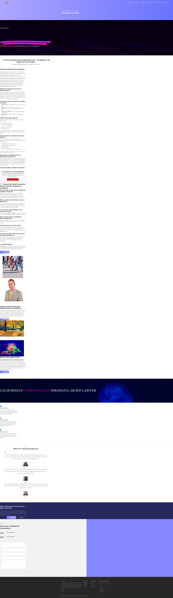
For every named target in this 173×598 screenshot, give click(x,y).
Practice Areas (142, 2)
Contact (167, 2)
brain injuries (12, 97)
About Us (137, 2)
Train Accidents (85, 584)
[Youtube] (61, 590)
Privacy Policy (93, 587)
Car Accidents (85, 583)
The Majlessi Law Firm (130, 2)
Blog (163, 2)
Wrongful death (4, 149)
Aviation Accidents (85, 582)
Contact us (4, 252)
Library (160, 2)
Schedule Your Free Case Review (13, 179)
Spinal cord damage (4, 125)
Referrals (155, 2)
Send (4, 571)
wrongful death (5, 98)
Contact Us (11, 517)
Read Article (4, 319)
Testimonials (150, 2)
